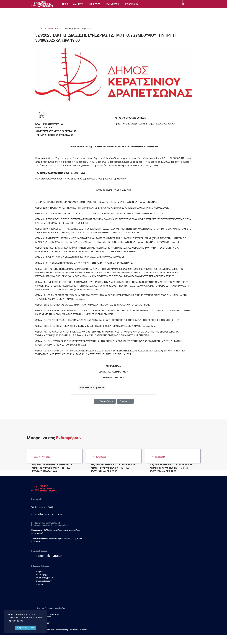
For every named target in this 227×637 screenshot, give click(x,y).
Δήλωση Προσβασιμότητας (48, 614)
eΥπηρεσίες (41, 571)
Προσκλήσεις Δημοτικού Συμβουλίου (76, 28)
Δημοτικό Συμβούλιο (44, 578)
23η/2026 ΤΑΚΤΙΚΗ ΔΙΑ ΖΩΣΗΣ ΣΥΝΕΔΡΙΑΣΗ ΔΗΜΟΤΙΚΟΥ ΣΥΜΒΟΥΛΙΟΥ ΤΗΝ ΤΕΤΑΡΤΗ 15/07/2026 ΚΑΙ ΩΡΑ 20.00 (113, 468)
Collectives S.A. (85, 630)
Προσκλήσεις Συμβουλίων (92, 387)
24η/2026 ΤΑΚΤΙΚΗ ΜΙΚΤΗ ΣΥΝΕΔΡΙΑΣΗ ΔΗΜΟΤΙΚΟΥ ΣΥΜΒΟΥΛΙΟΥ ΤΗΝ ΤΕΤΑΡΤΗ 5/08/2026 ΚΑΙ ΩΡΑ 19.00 (53, 468)
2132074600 (47, 507)
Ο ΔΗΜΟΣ (78, 4)
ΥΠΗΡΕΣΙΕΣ (94, 4)
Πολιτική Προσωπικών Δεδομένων (51, 608)
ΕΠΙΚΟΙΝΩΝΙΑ (131, 4)
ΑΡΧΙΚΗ (65, 4)
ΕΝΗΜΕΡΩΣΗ (112, 4)
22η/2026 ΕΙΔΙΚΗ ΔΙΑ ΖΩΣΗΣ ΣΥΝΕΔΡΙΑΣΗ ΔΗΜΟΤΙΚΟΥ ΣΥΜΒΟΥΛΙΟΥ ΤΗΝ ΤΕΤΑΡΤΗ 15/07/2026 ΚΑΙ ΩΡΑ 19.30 (171, 468)
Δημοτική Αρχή (42, 575)
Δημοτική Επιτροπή (44, 581)
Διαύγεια (39, 584)
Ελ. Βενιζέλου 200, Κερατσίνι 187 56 (46, 514)
